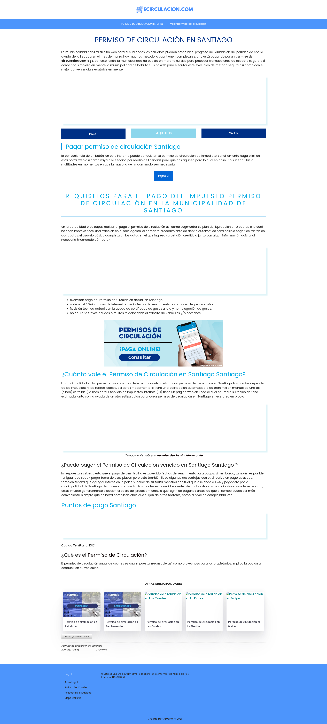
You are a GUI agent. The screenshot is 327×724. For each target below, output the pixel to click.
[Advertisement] (163, 100)
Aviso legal (71, 682)
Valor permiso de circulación (188, 24)
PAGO (93, 134)
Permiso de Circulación (116, 555)
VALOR (233, 133)
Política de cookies (76, 687)
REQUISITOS (163, 133)
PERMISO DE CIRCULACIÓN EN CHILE (142, 24)
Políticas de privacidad (78, 692)
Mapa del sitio (73, 698)
